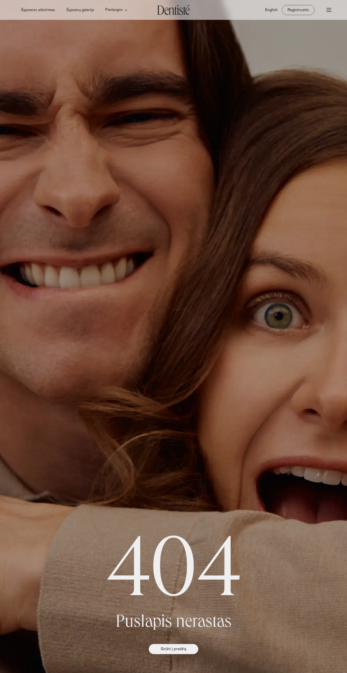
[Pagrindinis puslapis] (173, 10)
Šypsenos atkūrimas (38, 10)
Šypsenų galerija (80, 10)
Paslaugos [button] (114, 10)
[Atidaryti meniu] (329, 10)
